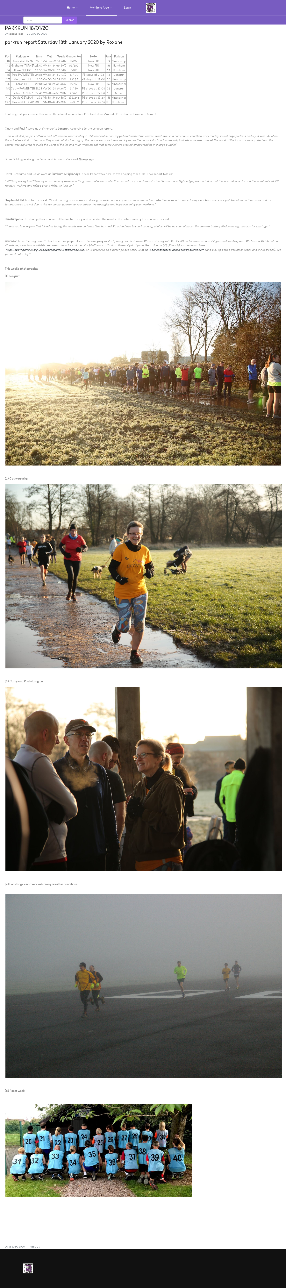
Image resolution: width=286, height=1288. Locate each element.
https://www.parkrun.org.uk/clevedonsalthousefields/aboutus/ (45, 249)
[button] (73, 8)
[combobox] (42, 20)
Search (70, 19)
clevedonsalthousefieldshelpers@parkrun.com (174, 249)
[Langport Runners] (151, 7)
